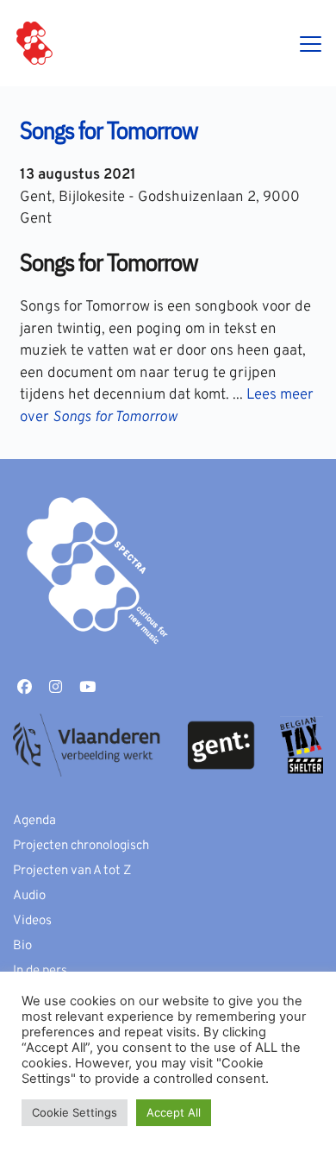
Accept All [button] (173, 1112)
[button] (310, 43)
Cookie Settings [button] (74, 1112)
